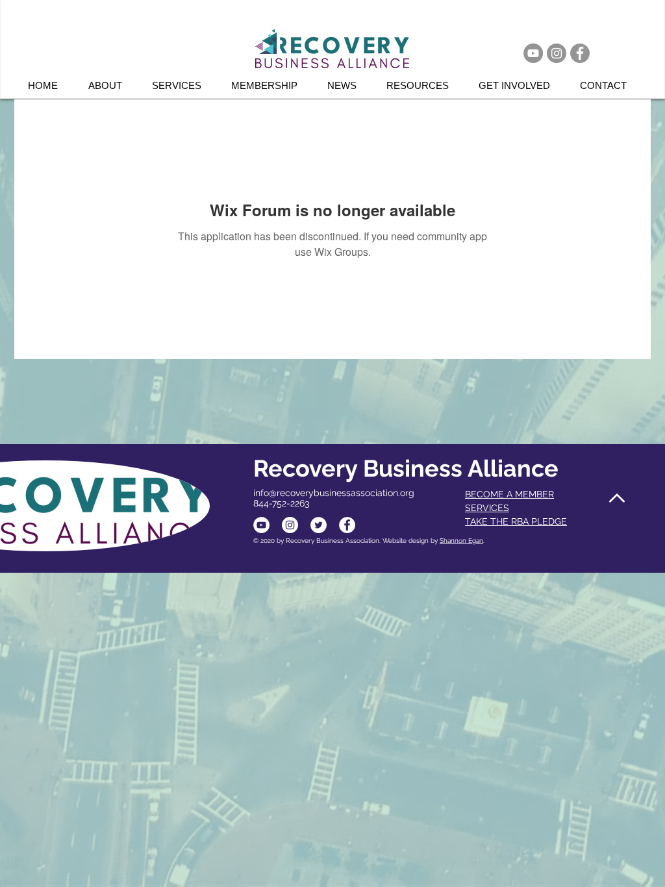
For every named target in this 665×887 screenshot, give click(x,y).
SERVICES (487, 508)
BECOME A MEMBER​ (509, 494)
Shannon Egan (461, 540)
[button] (181, 85)
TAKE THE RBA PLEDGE (516, 521)
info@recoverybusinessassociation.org (333, 493)
